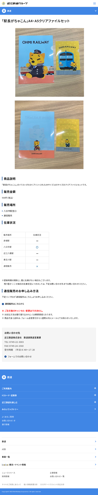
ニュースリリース (8, 472)
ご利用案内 (7, 388)
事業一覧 (6, 456)
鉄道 (9, 10)
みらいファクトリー (10, 409)
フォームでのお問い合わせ (20, 356)
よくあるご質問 (8, 416)
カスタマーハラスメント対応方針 (52, 484)
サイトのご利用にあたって (11, 484)
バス (4, 449)
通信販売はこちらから (14, 303)
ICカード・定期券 (9, 395)
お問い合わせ (7, 420)
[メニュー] (94, 3)
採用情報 (5, 476)
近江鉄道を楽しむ (10, 402)
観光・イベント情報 (17, 464)
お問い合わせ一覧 (57, 476)
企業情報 (53, 472)
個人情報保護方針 (31, 484)
